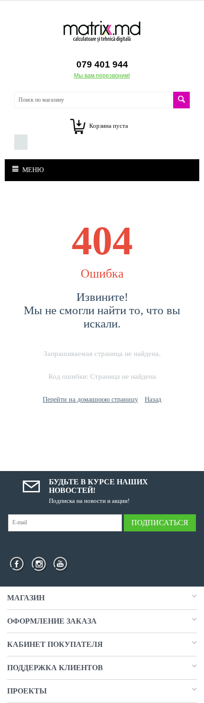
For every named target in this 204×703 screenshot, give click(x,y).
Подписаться (159, 523)
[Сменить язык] (21, 142)
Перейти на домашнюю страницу (90, 399)
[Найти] (181, 100)
